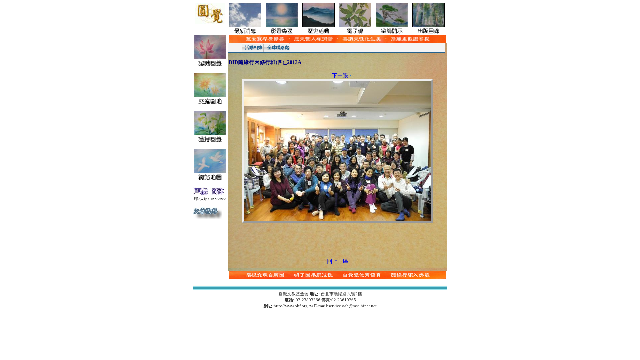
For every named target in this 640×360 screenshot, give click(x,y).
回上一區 (337, 261)
